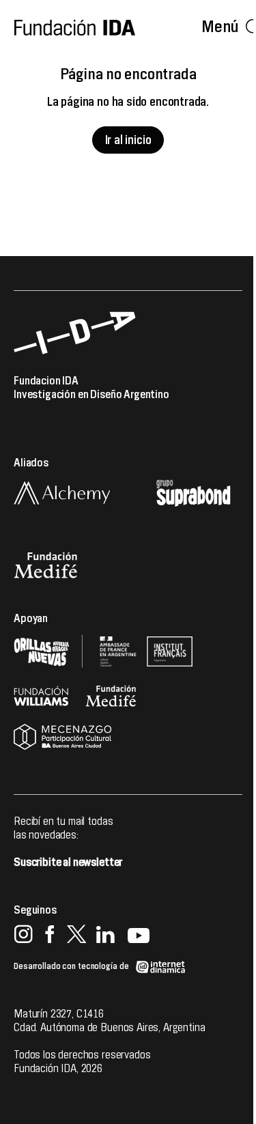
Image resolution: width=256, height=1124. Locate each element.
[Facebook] (50, 936)
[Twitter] (76, 936)
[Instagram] (23, 936)
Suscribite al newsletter (68, 862)
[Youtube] (138, 936)
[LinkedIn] (105, 936)
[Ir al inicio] (75, 28)
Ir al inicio (128, 140)
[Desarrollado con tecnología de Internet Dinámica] (100, 960)
